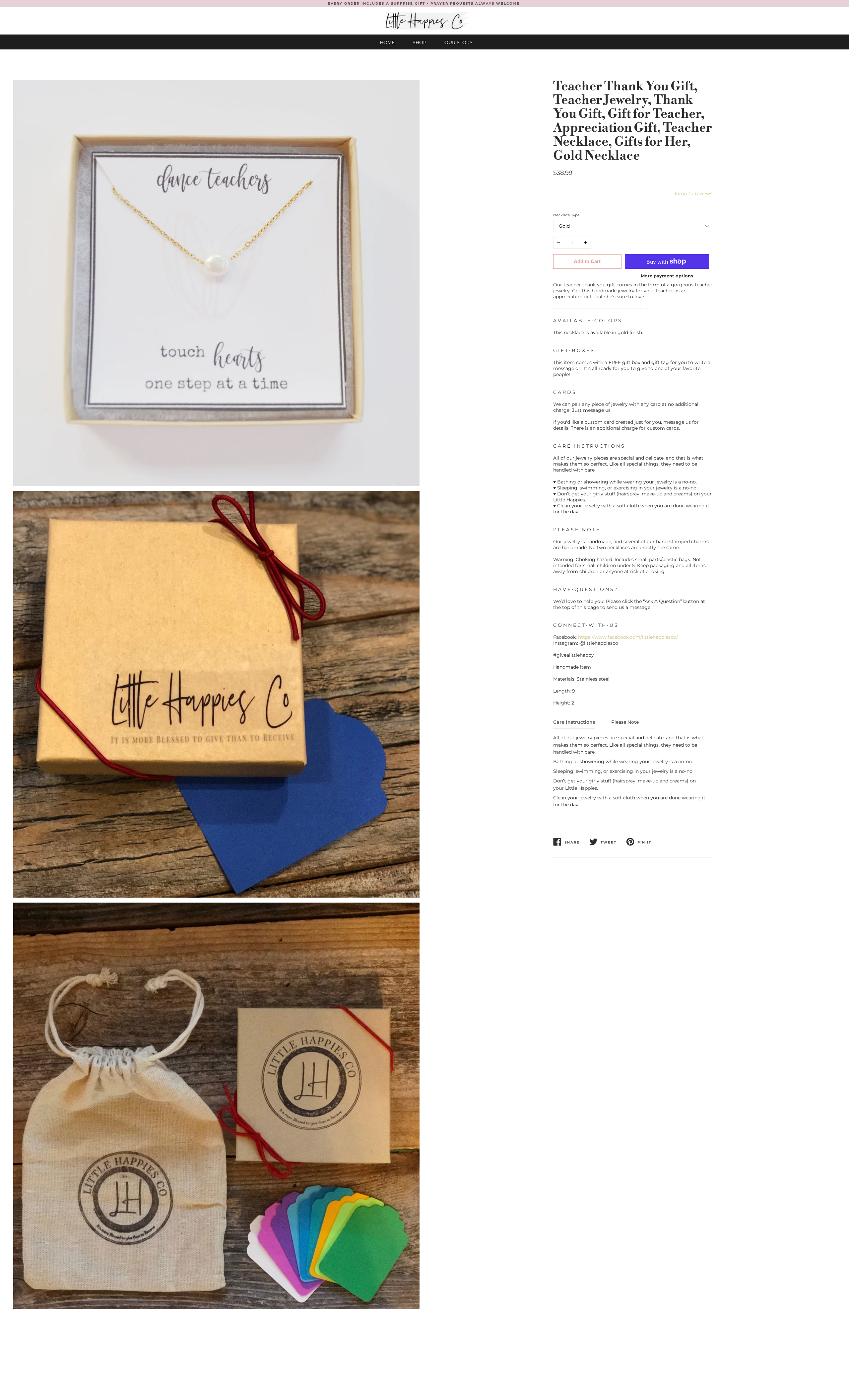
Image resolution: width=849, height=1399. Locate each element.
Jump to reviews (693, 193)
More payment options (667, 275)
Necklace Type (566, 215)
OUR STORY (458, 42)
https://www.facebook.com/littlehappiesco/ (628, 637)
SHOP (419, 42)
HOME (387, 42)
